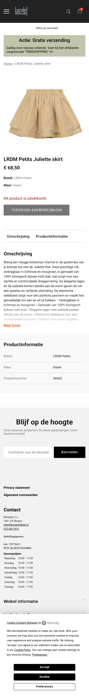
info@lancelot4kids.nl (16, 524)
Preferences (44, 686)
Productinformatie (52, 236)
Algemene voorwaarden (21, 495)
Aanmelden (69, 452)
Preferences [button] (39, 654)
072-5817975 (11, 528)
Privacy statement (17, 488)
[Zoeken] (68, 11)
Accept (44, 667)
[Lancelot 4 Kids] (22, 11)
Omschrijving (18, 236)
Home (8, 64)
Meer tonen (12, 325)
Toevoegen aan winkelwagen (36, 210)
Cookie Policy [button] (22, 649)
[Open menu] (6, 11)
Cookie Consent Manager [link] (22, 622)
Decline (44, 676)
